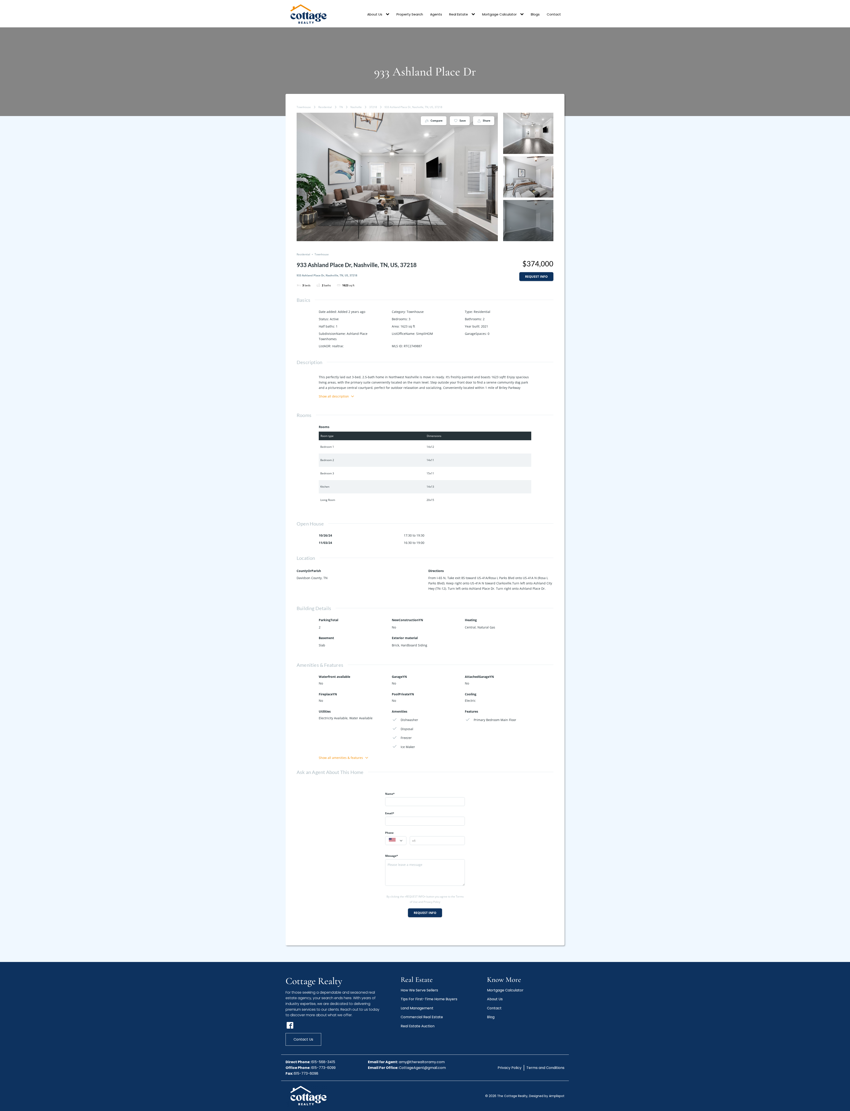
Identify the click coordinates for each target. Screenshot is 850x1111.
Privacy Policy (510, 1067)
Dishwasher (409, 720)
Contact (554, 14)
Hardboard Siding (414, 645)
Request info (536, 276)
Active (334, 319)
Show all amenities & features (341, 758)
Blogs (535, 14)
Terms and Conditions (545, 1067)
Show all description (334, 396)
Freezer (406, 738)
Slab (322, 645)
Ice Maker (408, 747)
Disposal (407, 729)
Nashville (356, 107)
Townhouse (304, 107)
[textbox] (395, 840)
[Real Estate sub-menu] (474, 14)
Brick (395, 645)
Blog (491, 1017)
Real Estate (458, 14)
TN (341, 107)
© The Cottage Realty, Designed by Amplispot (524, 1096)
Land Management (417, 1008)
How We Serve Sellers (419, 990)
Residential (325, 107)
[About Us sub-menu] (388, 14)
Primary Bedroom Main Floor (495, 720)
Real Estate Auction (418, 1026)
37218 (373, 107)
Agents (436, 14)
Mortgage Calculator (499, 14)
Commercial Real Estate (422, 1017)
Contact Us (303, 1039)
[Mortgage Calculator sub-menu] (522, 14)
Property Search (409, 14)
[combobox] (395, 840)
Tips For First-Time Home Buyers (429, 999)
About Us (374, 14)
